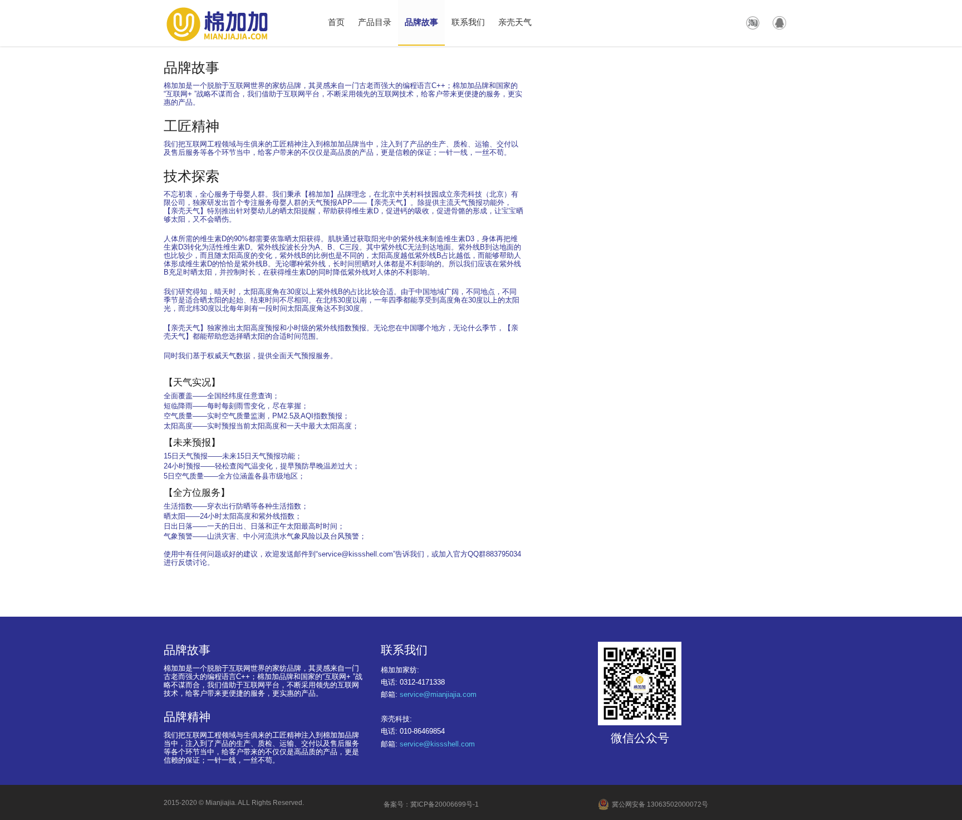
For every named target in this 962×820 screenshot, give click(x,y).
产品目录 (374, 21)
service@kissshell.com (437, 744)
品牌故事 (421, 21)
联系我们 (468, 21)
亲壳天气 (515, 21)
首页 (336, 21)
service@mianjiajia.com (438, 694)
